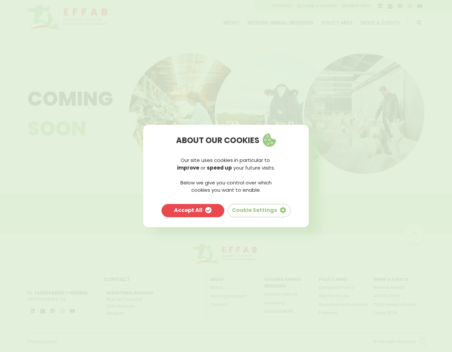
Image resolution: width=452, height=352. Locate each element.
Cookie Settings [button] (254, 210)
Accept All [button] (188, 210)
